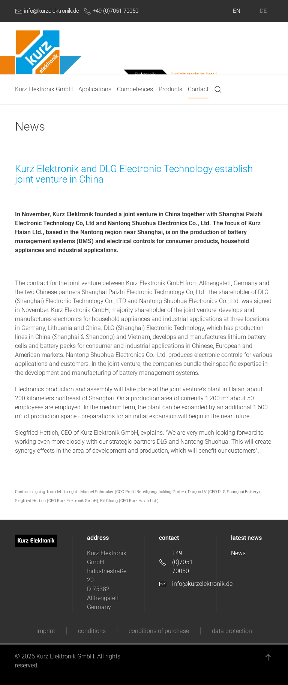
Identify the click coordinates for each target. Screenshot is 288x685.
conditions (92, 630)
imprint (45, 630)
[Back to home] (37, 52)
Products (170, 89)
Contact (198, 89)
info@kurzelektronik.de (50, 10)
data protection (232, 630)
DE (263, 10)
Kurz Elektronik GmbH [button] (44, 89)
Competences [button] (135, 89)
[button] (218, 89)
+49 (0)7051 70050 (114, 10)
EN (236, 10)
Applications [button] (94, 89)
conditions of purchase (159, 630)
